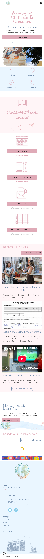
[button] (3, 3)
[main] (22, 15)
